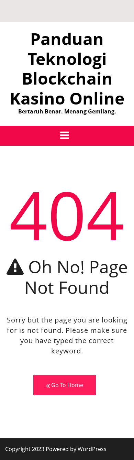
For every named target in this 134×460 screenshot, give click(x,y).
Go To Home (66, 385)
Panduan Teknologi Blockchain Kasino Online (67, 68)
